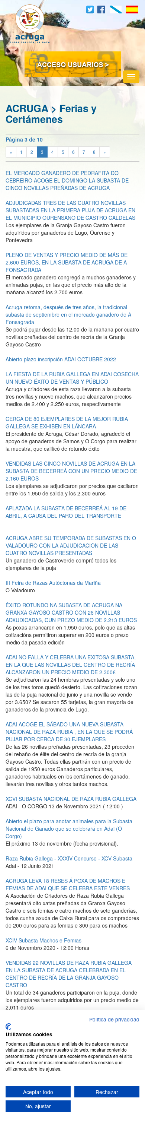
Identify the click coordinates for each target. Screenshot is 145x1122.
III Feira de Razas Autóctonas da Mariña (53, 582)
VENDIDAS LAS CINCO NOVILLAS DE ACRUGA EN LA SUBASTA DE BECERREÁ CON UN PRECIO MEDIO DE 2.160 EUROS (71, 471)
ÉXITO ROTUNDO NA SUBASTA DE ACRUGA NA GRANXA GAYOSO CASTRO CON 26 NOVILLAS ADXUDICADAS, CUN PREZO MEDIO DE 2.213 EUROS (71, 612)
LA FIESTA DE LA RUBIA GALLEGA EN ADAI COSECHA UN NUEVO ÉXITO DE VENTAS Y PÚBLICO (72, 377)
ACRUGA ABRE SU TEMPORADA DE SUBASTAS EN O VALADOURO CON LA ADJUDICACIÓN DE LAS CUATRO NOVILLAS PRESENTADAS (71, 545)
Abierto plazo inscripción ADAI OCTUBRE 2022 (61, 359)
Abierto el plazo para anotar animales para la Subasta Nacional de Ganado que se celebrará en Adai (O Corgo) (69, 828)
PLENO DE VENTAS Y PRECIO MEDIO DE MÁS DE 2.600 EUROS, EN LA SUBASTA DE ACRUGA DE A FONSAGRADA (67, 262)
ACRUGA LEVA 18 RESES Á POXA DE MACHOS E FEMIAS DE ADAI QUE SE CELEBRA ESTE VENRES (68, 884)
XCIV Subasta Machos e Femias (43, 940)
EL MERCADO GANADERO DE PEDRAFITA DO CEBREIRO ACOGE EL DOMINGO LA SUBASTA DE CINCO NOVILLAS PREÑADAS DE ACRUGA (67, 180)
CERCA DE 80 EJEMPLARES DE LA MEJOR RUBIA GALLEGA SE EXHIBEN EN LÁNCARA (67, 422)
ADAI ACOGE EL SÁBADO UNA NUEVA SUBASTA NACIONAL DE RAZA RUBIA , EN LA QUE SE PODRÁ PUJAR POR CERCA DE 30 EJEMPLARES (69, 731)
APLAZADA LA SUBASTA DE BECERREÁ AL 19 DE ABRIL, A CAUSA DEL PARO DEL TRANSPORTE (66, 511)
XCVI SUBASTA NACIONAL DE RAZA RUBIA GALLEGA (71, 798)
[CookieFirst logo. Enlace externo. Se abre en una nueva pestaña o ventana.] (8, 1026)
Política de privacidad (114, 1019)
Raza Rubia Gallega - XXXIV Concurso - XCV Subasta (69, 858)
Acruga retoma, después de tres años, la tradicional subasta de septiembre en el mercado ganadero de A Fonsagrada (68, 314)
